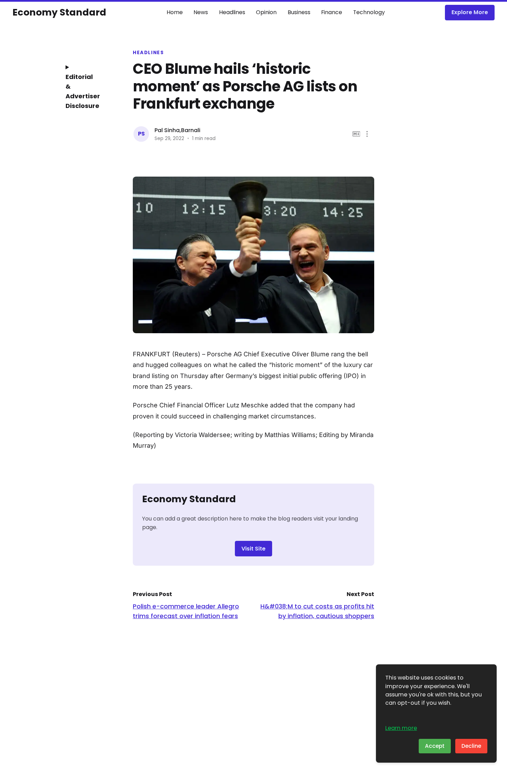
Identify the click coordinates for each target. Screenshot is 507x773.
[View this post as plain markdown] (356, 134)
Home (175, 12)
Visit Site (253, 549)
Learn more (401, 728)
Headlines (232, 12)
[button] (367, 134)
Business (299, 12)
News (200, 12)
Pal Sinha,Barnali (177, 130)
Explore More (469, 12)
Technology (369, 12)
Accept (435, 746)
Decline (471, 746)
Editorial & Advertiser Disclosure (83, 91)
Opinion (266, 12)
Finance (331, 12)
